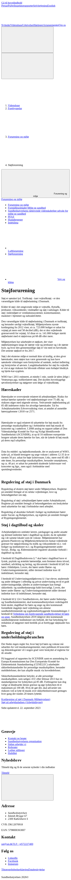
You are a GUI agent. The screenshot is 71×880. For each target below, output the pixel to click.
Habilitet (12, 753)
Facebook (13, 861)
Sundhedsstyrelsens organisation (25, 741)
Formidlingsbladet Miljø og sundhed (27, 207)
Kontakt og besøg (17, 738)
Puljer (11, 5)
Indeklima (13, 222)
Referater (13, 747)
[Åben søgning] (27, 40)
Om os (62, 25)
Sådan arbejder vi (17, 744)
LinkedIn (13, 858)
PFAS (11, 216)
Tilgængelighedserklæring (14, 869)
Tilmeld (5, 772)
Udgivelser (28, 25)
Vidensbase (16, 25)
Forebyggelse (15, 108)
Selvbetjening (40, 5)
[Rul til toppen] (27, 787)
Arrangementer (51, 25)
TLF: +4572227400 (22, 844)
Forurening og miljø (18, 136)
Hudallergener (15, 219)
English (51, 5)
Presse (4, 5)
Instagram (13, 864)
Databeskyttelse (36, 869)
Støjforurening (15, 254)
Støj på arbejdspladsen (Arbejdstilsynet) (22, 702)
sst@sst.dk (6, 844)
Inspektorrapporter (23, 5)
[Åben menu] (27, 66)
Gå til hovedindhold (11, 2)
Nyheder (5, 25)
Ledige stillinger (16, 750)
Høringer (38, 25)
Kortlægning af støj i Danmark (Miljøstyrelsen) (25, 699)
